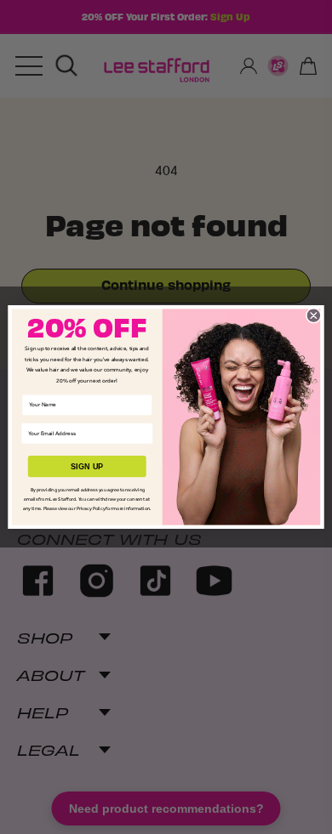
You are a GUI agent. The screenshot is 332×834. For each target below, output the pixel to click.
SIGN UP (87, 466)
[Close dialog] (313, 316)
